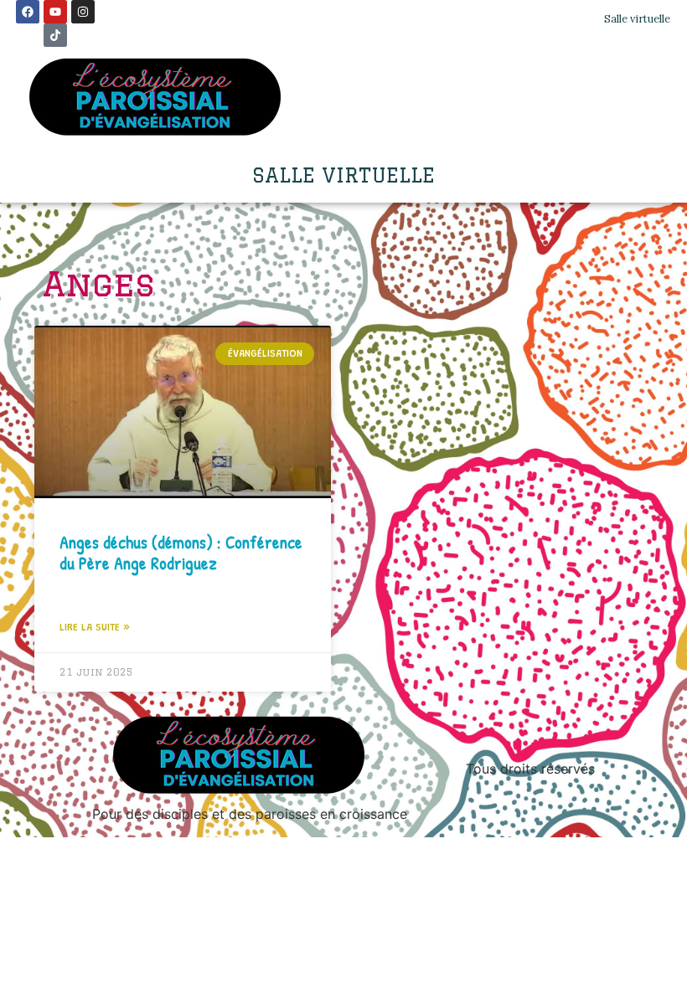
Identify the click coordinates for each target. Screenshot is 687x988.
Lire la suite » (94, 628)
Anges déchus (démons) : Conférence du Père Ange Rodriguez (180, 552)
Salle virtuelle (637, 19)
